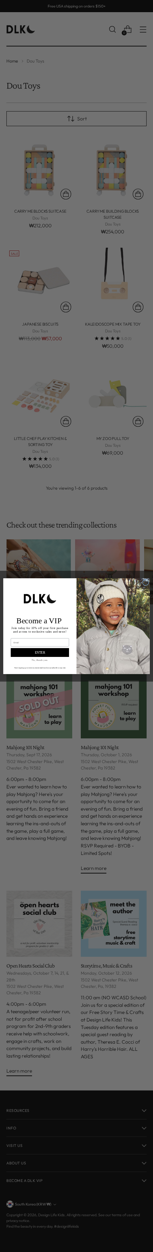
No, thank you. (40, 659)
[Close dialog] (145, 582)
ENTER (40, 652)
